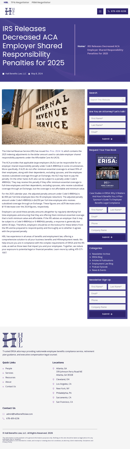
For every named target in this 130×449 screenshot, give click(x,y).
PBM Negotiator (41, 2)
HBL (6, 2)
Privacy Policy (7, 442)
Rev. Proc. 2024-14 (54, 151)
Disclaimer (87, 441)
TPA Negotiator (20, 2)
